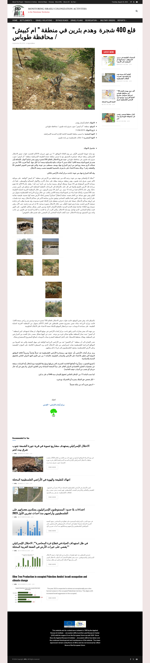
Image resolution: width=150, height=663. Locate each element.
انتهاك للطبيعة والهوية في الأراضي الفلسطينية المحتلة (41, 479)
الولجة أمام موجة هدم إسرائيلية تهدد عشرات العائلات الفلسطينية (124, 76)
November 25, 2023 (25, 584)
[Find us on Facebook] (130, 659)
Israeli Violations (44, 20)
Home (14, 20)
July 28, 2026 (122, 121)
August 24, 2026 (123, 64)
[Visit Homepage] (74, 11)
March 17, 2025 (24, 483)
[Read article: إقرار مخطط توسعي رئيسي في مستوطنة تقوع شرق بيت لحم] (108, 118)
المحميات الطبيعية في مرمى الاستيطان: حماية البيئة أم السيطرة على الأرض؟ (126, 59)
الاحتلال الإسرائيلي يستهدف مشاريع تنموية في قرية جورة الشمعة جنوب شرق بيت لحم (50, 447)
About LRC (66, 2)
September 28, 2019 (18, 43)
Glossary (51, 2)
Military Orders (107, 20)
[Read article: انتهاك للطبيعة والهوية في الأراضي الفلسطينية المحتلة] (27, 494)
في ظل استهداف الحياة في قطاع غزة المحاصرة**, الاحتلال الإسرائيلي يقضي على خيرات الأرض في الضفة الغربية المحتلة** (50, 545)
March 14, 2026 (24, 454)
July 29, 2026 (107, 104)
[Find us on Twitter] (134, 2)
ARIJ (25, 659)
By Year (73, 2)
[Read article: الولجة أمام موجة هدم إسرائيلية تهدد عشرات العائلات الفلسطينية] (108, 78)
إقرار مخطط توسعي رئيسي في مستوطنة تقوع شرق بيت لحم (126, 116)
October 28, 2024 (24, 517)
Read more (53, 467)
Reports (121, 20)
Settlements (26, 20)
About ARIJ (58, 2)
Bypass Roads (62, 20)
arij (15, 454)
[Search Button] (137, 11)
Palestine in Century (31, 2)
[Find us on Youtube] (137, 2)
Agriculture (31, 43)
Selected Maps (42, 2)
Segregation (91, 20)
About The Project (17, 2)
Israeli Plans (77, 20)
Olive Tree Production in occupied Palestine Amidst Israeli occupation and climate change (49, 578)
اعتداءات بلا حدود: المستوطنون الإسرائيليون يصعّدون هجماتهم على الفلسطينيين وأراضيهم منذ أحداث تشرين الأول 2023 (48, 511)
